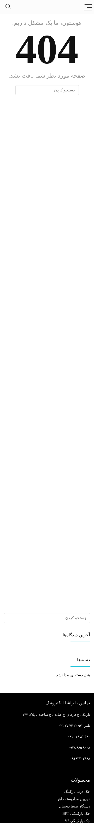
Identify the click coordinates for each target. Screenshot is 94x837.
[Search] (8, 7)
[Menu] (87, 7)
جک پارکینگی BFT (76, 814)
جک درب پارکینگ (77, 792)
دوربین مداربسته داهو (73, 799)
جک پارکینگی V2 (77, 821)
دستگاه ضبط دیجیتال (74, 806)
